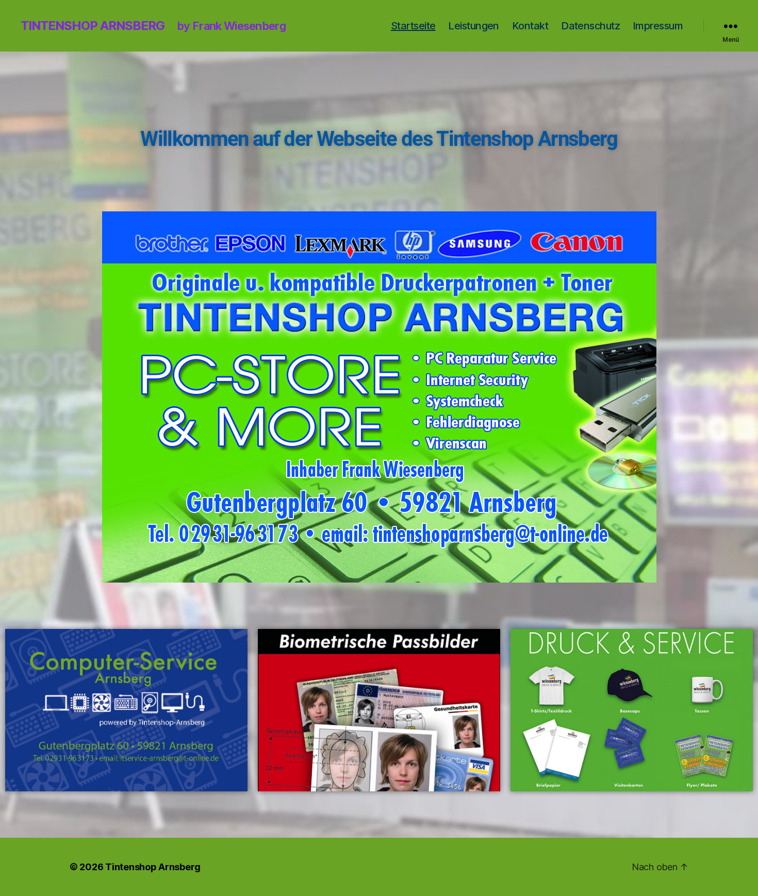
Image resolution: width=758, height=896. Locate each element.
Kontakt (530, 26)
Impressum (658, 26)
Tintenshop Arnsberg (92, 26)
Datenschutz (590, 26)
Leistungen (473, 26)
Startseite (413, 26)
